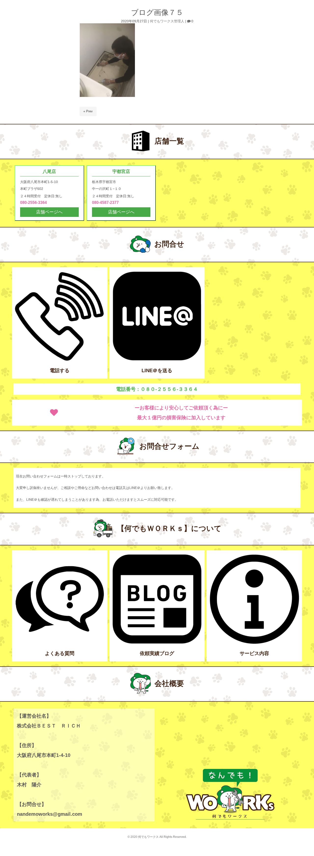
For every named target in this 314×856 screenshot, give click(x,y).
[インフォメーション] (254, 643)
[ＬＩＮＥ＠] (157, 360)
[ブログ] (157, 643)
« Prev (88, 111)
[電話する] (59, 360)
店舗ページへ (49, 212)
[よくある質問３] (59, 643)
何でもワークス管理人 (167, 21)
